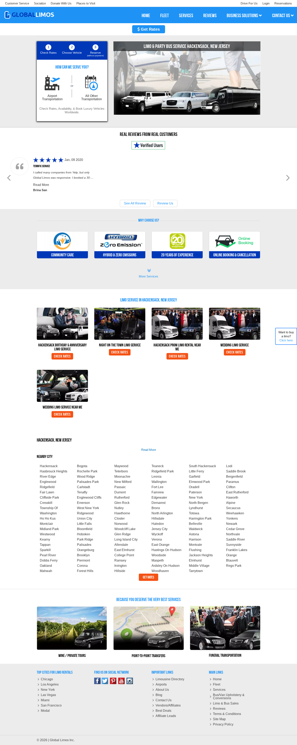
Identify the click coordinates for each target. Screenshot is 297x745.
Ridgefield (47, 487)
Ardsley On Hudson (166, 565)
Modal (45, 710)
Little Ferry (196, 471)
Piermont (83, 560)
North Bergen (198, 502)
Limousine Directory (170, 679)
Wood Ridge (86, 476)
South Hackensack (202, 466)
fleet (164, 16)
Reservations (283, 3)
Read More (41, 185)
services (186, 16)
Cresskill (46, 502)
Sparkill (45, 550)
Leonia (156, 476)
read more (148, 449)
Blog (159, 695)
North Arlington (162, 513)
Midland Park (49, 529)
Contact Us (164, 700)
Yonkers (232, 518)
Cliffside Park (49, 497)
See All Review (135, 203)
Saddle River (235, 539)
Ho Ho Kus (48, 518)
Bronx (156, 508)
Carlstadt (83, 487)
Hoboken (83, 534)
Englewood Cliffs (89, 497)
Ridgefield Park (163, 471)
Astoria (194, 534)
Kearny (45, 539)
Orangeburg (85, 550)
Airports (161, 684)
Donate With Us (61, 3)
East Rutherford (237, 492)
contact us (281, 16)
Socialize (40, 3)
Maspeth (158, 560)
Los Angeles (50, 684)
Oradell (194, 487)
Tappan (45, 544)
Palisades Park (88, 481)
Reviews (219, 708)
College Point (124, 555)
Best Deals (163, 710)
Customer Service (17, 3)
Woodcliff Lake (125, 529)
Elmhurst (195, 560)
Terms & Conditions (227, 714)
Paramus (232, 481)
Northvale (233, 534)
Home (217, 679)
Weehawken (235, 513)
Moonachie (122, 476)
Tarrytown (196, 571)
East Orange (161, 544)
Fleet (216, 684)
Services (219, 689)
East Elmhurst (124, 550)
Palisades (84, 544)
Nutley (119, 508)
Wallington (159, 481)
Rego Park (233, 565)
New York (196, 497)
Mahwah (46, 571)
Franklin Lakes (236, 550)
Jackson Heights (201, 555)
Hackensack (49, 466)
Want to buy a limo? (286, 336)
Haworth (232, 497)
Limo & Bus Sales (226, 703)
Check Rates (62, 356)
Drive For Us (249, 3)
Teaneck (158, 466)
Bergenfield (234, 476)
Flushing (195, 550)
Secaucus (233, 508)
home (146, 16)
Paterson (195, 492)
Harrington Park (200, 518)
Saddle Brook (236, 471)
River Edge (48, 476)
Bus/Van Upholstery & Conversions (228, 696)
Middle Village (199, 565)
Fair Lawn (47, 492)
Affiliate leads (166, 716)
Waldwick (196, 529)
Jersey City (159, 529)
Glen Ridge (122, 534)
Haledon (158, 523)
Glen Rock (122, 502)
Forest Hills (85, 571)
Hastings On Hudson (166, 550)
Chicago (47, 679)
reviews (210, 16)
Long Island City (126, 539)
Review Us (165, 203)
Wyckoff (157, 534)
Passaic (120, 487)
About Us (162, 689)
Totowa (194, 513)
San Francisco (51, 705)
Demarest (158, 502)
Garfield (194, 476)
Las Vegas (48, 695)
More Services (148, 273)
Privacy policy (223, 724)
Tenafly (82, 492)
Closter (119, 518)
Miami (45, 700)
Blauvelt (232, 560)
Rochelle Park (87, 471)
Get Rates (150, 29)
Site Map (219, 719)
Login (266, 3)
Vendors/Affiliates (168, 705)
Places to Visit (85, 3)
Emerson (83, 502)
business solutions (243, 16)
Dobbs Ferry (49, 560)
